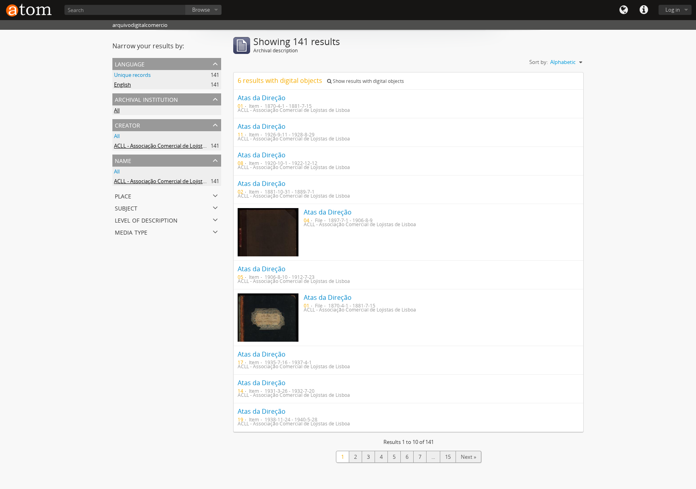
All (117, 110)
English (122, 84)
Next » (468, 456)
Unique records (132, 74)
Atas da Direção (262, 97)
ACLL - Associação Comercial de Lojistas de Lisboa (173, 145)
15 (448, 456)
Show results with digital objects (367, 81)
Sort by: (538, 62)
